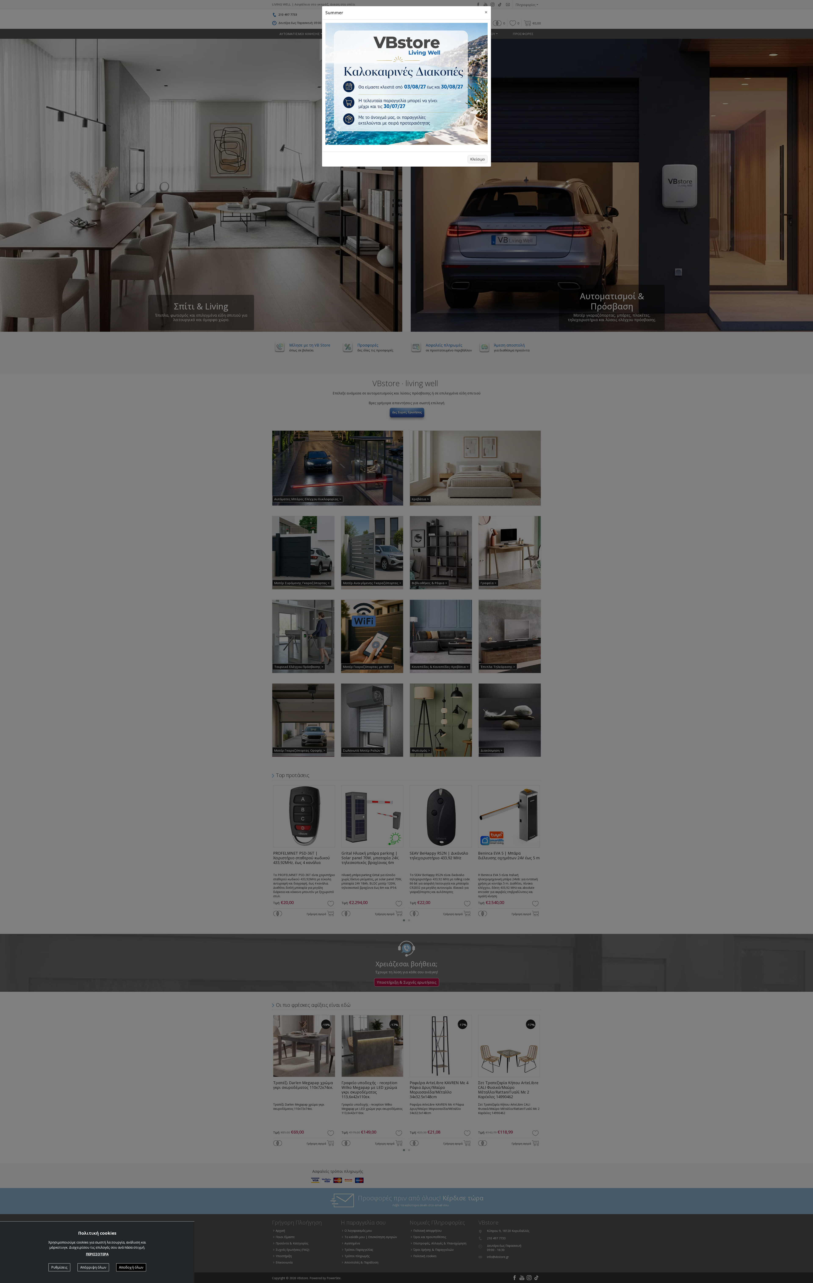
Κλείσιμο (477, 159)
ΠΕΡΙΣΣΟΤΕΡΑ (97, 1254)
